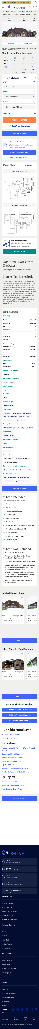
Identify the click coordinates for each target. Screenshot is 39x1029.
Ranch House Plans (9, 738)
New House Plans (7, 907)
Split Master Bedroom (22, 481)
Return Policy (6, 940)
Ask (24, 20)
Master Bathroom (23, 477)
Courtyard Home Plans (11, 754)
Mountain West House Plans (13, 785)
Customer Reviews (8, 997)
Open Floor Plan (21, 420)
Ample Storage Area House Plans (15, 768)
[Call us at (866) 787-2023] (36, 2)
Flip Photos (29, 43)
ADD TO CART (19, 120)
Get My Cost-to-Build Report (20, 152)
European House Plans (18, 12)
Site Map (34, 1018)
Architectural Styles (8, 915)
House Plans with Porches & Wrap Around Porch (18, 749)
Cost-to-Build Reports (9, 969)
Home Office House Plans (12, 758)
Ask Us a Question (19, 133)
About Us (5, 989)
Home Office (17, 413)
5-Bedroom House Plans (18, 721)
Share (35, 20)
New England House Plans (12, 789)
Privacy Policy (16, 1018)
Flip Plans (29, 165)
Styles (8, 12)
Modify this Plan (19, 251)
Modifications (6, 964)
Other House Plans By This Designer (18, 710)
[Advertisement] (19, 823)
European (7, 374)
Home (3, 12)
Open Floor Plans (8, 765)
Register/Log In (7, 944)
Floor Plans (10, 43)
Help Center (6, 932)
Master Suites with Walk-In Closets (15, 772)
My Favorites (6, 948)
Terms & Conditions (5, 1018)
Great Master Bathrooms (11, 761)
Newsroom (5, 1001)
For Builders (5, 977)
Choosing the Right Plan (9, 911)
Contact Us (5, 936)
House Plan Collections (9, 919)
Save (9, 20)
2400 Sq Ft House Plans (18, 715)
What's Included (7, 960)
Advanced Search (8, 903)
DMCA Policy (26, 1018)
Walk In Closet (8, 481)
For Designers (6, 973)
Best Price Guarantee (9, 993)
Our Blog (4, 1005)
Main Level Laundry (10, 416)
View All (19, 696)
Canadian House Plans (10, 782)
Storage (21, 416)
